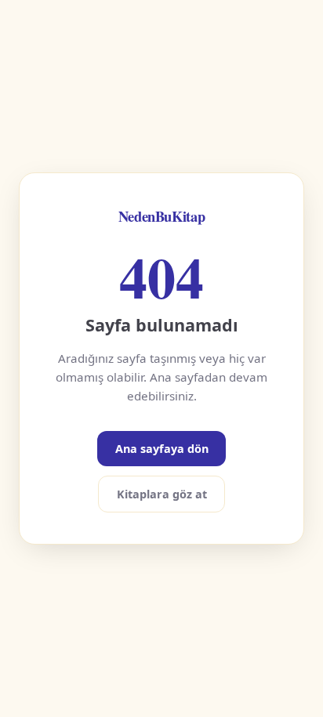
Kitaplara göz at (162, 494)
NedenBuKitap (161, 215)
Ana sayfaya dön (162, 448)
